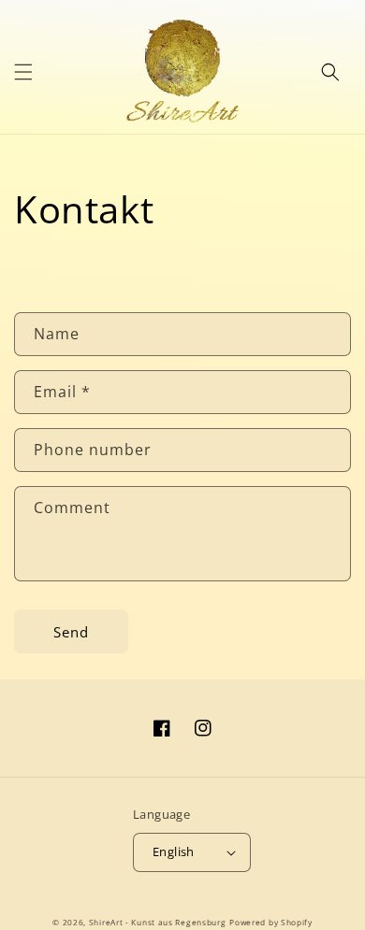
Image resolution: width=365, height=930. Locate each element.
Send (71, 631)
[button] (23, 72)
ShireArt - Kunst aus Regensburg (157, 922)
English (174, 851)
